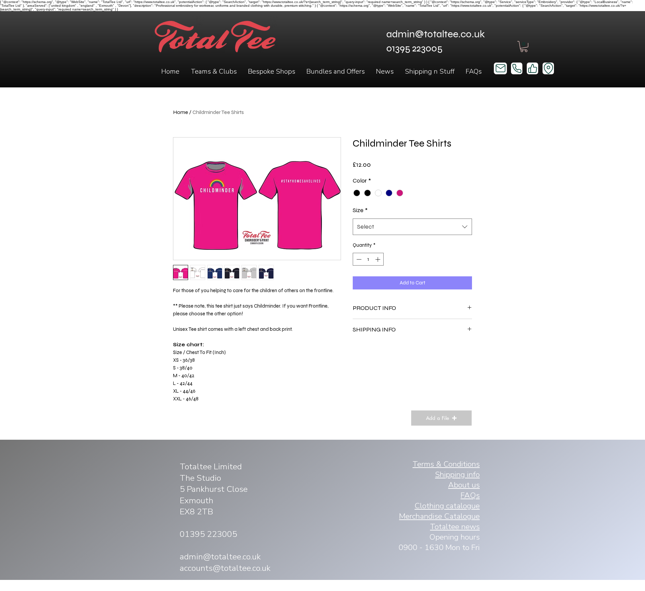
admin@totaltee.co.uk (435, 34)
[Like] (532, 68)
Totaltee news (455, 526)
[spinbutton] (368, 259)
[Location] (548, 68)
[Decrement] (358, 259)
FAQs (470, 495)
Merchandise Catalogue (439, 516)
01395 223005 (208, 534)
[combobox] (412, 227)
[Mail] (500, 68)
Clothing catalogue (447, 506)
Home (180, 112)
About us (464, 485)
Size (360, 210)
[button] (213, 71)
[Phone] (516, 68)
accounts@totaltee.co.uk (225, 568)
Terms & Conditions (446, 464)
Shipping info (457, 474)
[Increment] (378, 259)
